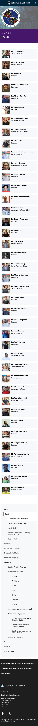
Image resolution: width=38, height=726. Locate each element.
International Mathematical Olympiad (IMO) (21, 619)
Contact (15, 600)
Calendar (7, 646)
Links (14, 590)
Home (6, 509)
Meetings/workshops (15, 637)
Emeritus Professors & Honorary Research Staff (19, 533)
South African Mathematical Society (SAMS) (15, 668)
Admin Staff (12, 528)
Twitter (9, 713)
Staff (7, 514)
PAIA (13, 722)
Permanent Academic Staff (18, 519)
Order (14, 595)
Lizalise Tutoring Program (17, 567)
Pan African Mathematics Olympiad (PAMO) (21, 625)
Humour (14, 586)
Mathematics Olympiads (16, 614)
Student (7, 544)
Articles (14, 576)
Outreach (7, 562)
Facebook (3, 713)
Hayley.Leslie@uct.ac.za (12, 695)
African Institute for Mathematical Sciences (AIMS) (17, 663)
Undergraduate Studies (12, 548)
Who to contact (9, 651)
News (6, 642)
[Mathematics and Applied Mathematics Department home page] (10, 17)
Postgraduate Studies (11, 553)
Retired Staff (12, 539)
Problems (15, 581)
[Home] (13, 685)
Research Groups (10, 558)
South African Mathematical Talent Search (21, 631)
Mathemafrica (5, 673)
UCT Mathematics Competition (19, 609)
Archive (14, 604)
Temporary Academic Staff (17, 523)
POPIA (9, 722)
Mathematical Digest (15, 572)
